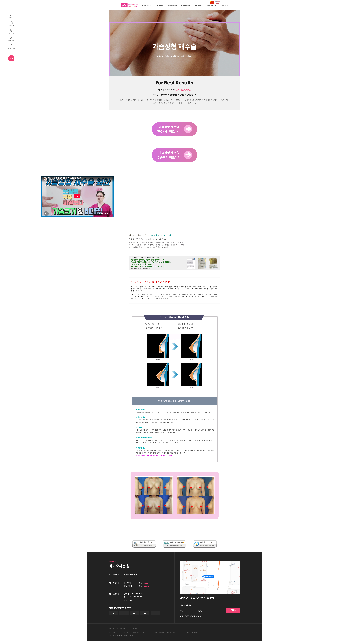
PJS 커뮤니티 (224, 5)
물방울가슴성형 (185, 5)
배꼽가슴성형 (198, 5)
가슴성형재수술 (211, 5)
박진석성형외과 (146, 5)
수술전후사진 (160, 5)
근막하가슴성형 (172, 5)
